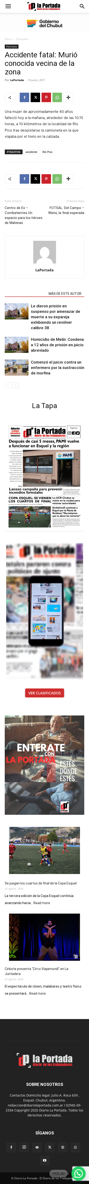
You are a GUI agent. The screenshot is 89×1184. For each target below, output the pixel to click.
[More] (68, 97)
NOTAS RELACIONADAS (25, 294)
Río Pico (47, 152)
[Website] (62, 1147)
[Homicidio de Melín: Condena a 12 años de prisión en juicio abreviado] (16, 345)
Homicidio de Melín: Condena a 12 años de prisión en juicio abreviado (57, 345)
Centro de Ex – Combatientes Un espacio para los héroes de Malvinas (23, 215)
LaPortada (17, 80)
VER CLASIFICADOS (44, 693)
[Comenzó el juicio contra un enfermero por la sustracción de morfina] (16, 368)
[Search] (82, 6)
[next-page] (15, 385)
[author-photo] (44, 263)
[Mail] (37, 1147)
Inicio (8, 39)
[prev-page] (8, 385)
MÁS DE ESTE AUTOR (65, 294)
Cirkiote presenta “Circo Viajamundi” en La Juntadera (36, 971)
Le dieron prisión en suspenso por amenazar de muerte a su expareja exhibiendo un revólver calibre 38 (55, 317)
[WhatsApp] (57, 97)
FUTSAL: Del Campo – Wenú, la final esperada (66, 210)
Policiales (22, 39)
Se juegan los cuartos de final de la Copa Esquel (41, 883)
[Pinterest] (46, 97)
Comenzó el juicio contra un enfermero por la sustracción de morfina (57, 367)
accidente (31, 152)
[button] (8, 6)
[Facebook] (24, 97)
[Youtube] (44, 1160)
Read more (41, 903)
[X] (35, 97)
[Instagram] (24, 1147)
